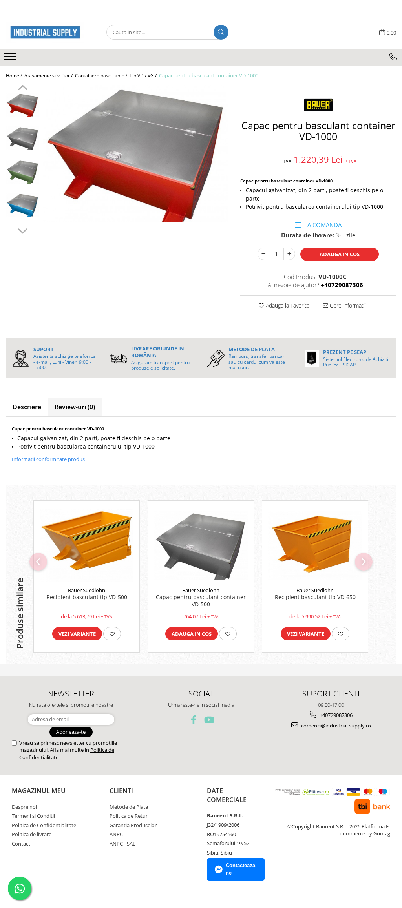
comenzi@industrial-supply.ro (335, 725)
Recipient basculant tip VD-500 (86, 597)
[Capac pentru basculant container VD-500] (201, 545)
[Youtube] (209, 720)
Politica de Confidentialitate (44, 825)
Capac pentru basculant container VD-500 (201, 601)
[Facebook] (194, 720)
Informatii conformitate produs (48, 459)
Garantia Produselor (133, 825)
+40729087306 (335, 714)
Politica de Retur (129, 815)
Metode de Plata (129, 806)
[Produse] (11, 59)
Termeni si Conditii (33, 815)
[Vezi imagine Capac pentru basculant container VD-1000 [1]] (22, 138)
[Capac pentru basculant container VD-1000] (135, 153)
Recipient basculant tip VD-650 (315, 597)
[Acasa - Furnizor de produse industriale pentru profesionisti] (45, 32)
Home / (14, 75)
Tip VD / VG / (144, 75)
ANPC (116, 834)
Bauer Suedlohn (86, 590)
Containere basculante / (101, 75)
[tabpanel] (135, 153)
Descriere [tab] (27, 407)
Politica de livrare (31, 834)
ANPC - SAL (122, 843)
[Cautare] (221, 32)
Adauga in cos (340, 254)
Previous (22, 89)
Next (22, 230)
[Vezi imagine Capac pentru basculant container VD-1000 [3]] (22, 205)
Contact (21, 843)
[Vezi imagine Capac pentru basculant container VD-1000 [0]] (22, 105)
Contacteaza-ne (241, 869)
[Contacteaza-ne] (393, 57)
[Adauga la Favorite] (112, 633)
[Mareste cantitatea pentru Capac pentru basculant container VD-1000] (289, 254)
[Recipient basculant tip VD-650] (315, 545)
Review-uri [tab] (75, 407)
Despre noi (24, 806)
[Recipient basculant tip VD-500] (86, 545)
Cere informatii (347, 305)
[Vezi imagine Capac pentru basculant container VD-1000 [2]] (22, 172)
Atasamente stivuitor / (49, 75)
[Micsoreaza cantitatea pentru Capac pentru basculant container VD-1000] (263, 254)
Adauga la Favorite (287, 305)
